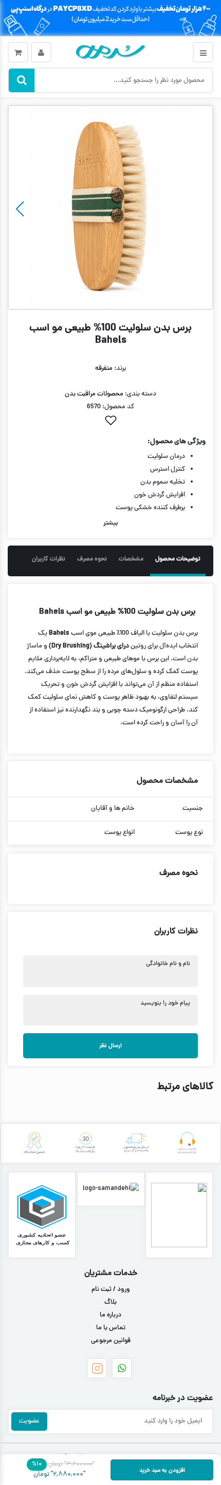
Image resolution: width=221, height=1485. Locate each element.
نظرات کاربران (48, 559)
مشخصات (131, 559)
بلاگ (110, 1303)
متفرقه (104, 369)
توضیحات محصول (177, 559)
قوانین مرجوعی (111, 1341)
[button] (20, 209)
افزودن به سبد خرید (162, 1470)
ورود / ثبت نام (110, 1290)
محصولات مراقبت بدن (94, 394)
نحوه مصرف (92, 559)
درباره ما (110, 1315)
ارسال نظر (110, 1045)
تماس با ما (110, 1328)
